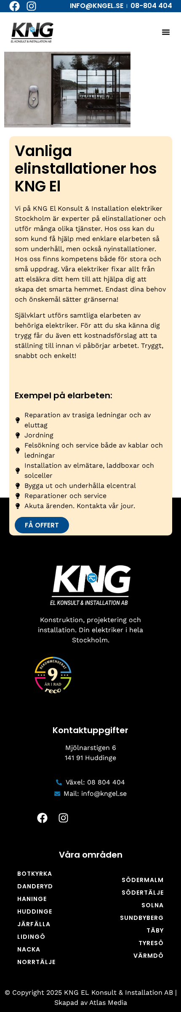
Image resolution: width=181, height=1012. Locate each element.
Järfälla (34, 924)
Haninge (32, 899)
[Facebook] (14, 6)
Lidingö (31, 937)
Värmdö (148, 955)
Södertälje (143, 892)
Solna (152, 905)
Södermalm (143, 880)
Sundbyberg (142, 918)
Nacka (28, 949)
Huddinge (34, 911)
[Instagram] (31, 6)
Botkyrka (34, 873)
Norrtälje (36, 962)
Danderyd (35, 886)
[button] (166, 32)
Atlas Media (108, 1003)
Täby (155, 930)
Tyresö (151, 943)
